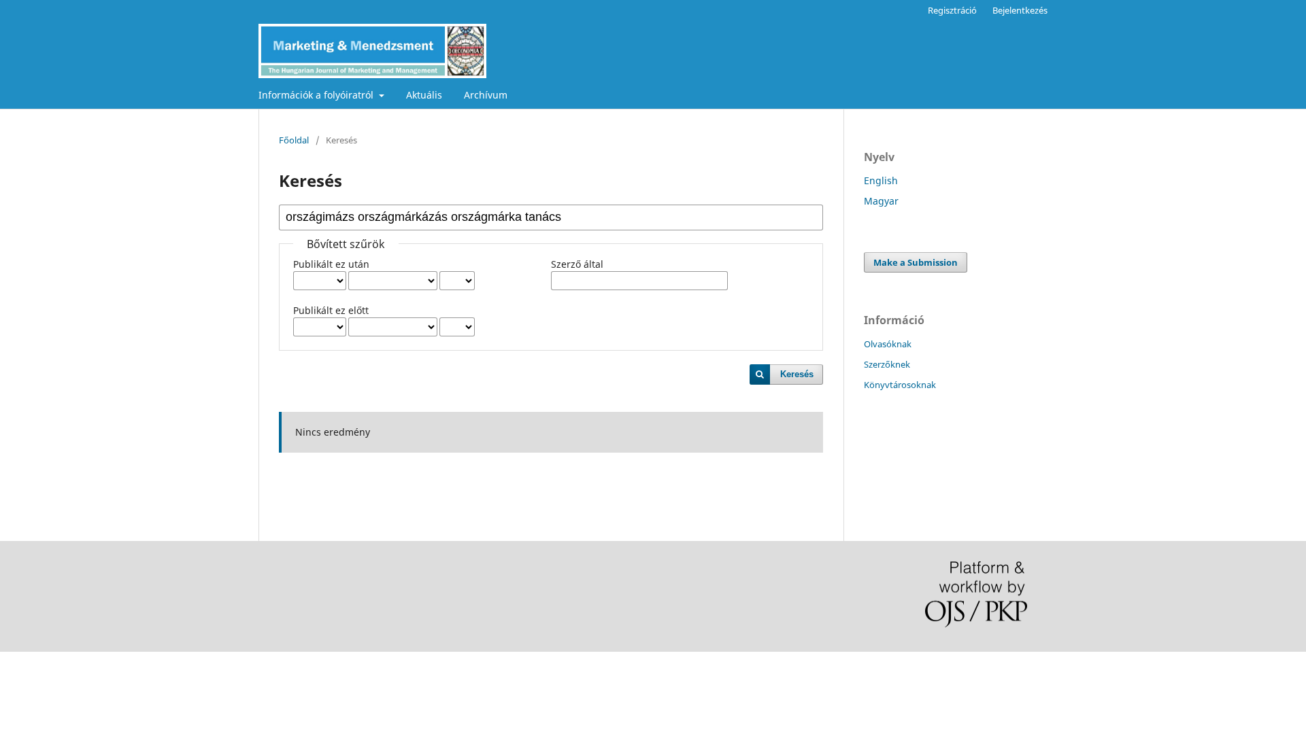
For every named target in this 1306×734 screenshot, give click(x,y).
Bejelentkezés (1020, 10)
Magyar (881, 200)
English (881, 180)
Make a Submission (915, 262)
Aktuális (424, 94)
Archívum (485, 94)
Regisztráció (952, 10)
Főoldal (294, 140)
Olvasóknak (887, 344)
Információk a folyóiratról (317, 94)
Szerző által (577, 264)
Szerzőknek (887, 364)
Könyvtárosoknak (900, 385)
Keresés (797, 374)
